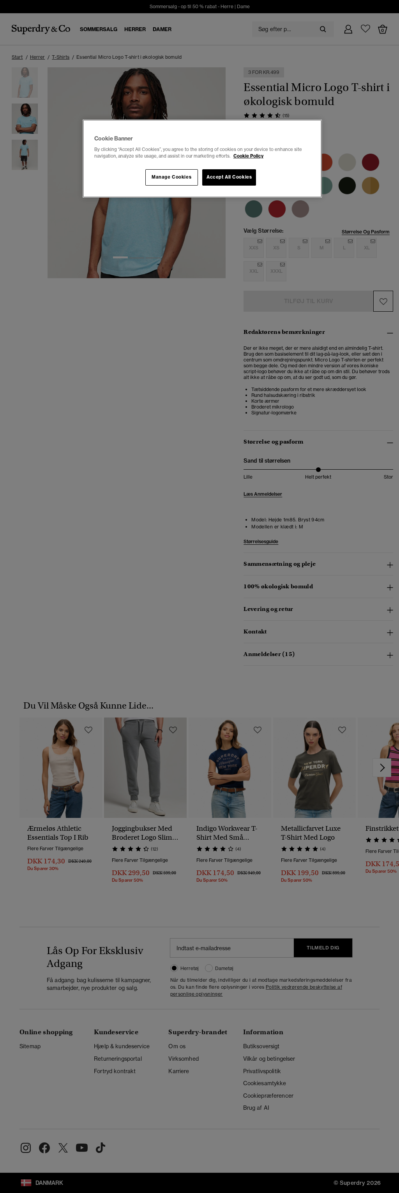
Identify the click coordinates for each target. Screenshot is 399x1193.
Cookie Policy (248, 156)
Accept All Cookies (229, 177)
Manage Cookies (171, 177)
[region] (202, 158)
